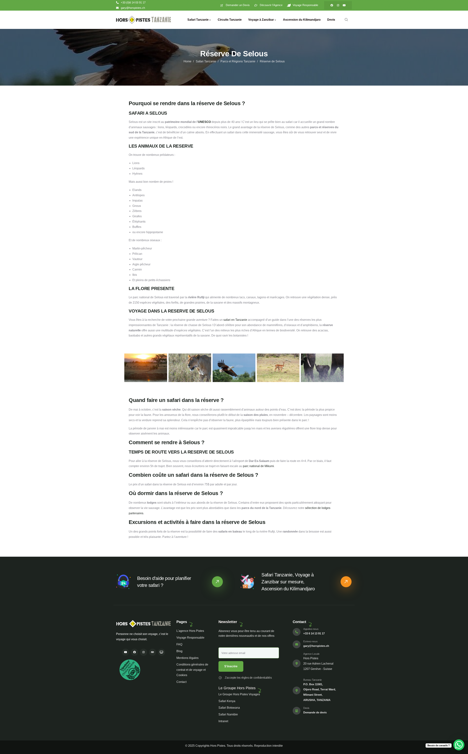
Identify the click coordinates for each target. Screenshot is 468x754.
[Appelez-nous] (297, 632)
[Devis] (297, 711)
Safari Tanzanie (206, 61)
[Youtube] (344, 5)
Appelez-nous (310, 628)
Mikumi (269, 466)
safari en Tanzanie (235, 319)
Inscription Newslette (232, 644)
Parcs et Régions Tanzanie (237, 61)
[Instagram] (338, 5)
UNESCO (204, 121)
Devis (306, 707)
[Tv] (161, 652)
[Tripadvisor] (152, 652)
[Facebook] (332, 5)
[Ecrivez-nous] (297, 644)
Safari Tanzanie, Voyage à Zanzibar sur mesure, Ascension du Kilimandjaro (288, 581)
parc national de (254, 466)
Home (187, 61)
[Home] (143, 20)
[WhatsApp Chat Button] (458, 744)
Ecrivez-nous (310, 641)
